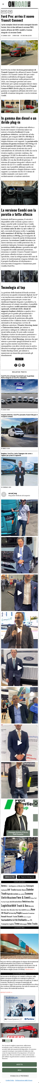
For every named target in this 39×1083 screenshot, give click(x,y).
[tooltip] (15, 365)
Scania (20, 916)
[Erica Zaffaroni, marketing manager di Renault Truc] (19, 517)
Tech (28, 920)
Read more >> (30, 969)
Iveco (24, 901)
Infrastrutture (17, 901)
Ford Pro (19, 359)
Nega (19, 1070)
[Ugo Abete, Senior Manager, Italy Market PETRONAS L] (19, 705)
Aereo (3, 885)
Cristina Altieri (27, 35)
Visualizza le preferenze (19, 1076)
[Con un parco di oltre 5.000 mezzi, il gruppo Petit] (19, 818)
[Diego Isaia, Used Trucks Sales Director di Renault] (19, 780)
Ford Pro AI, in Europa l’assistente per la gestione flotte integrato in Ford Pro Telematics (17, 377)
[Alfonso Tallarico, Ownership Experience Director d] (19, 593)
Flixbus (32, 898)
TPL (31, 920)
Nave (33, 909)
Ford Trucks (6, 902)
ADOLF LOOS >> (6, 992)
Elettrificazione (8, 897)
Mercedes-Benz (5, 910)
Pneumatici (25, 913)
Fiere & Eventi (23, 897)
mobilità (23, 910)
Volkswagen (23, 924)
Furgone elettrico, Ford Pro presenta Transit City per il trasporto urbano (19, 415)
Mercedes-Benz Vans (15, 910)
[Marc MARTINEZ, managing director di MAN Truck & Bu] (19, 555)
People (19, 912)
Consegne (30, 885)
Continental (4, 890)
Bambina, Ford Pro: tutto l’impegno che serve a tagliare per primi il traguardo (16, 454)
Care (24, 886)
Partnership (12, 913)
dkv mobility (21, 894)
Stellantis (22, 920)
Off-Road (4, 912)
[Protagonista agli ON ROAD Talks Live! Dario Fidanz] (19, 630)
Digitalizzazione (12, 893)
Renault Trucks (12, 916)
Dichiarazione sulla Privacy (23, 1080)
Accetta (20, 1064)
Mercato (31, 906)
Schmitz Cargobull (27, 917)
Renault (4, 916)
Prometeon (31, 913)
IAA (11, 901)
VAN (10, 12)
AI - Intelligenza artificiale (14, 886)
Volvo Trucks (32, 923)
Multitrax (29, 910)
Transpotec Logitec (7, 924)
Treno (16, 923)
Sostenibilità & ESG (9, 920)
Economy (29, 893)
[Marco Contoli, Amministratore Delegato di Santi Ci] (19, 855)
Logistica (6, 905)
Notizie (4, 12)
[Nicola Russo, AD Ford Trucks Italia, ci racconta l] (19, 668)
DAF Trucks (11, 889)
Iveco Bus (30, 901)
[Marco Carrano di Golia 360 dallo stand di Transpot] (19, 743)
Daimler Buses (21, 890)
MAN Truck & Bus (19, 905)
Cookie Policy (10, 1080)
